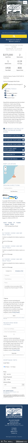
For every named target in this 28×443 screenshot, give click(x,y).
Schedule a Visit (19, 271)
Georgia (7, 224)
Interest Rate (7, 382)
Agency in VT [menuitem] (14, 431)
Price (4, 371)
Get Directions (14, 191)
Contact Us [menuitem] (14, 433)
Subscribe (14, 353)
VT (14, 222)
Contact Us (9, 271)
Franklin (18, 222)
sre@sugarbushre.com (15, 423)
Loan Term (6, 363)
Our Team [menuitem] (14, 429)
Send (14, 315)
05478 (12, 224)
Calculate (14, 387)
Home (5, 222)
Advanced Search (14, 39)
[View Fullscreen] (5, 173)
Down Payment (7, 377)
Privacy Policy (16, 312)
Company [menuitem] (14, 428)
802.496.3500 (14, 422)
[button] (14, 36)
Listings (10, 222)
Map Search (15, 41)
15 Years (13, 366)
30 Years (7, 366)
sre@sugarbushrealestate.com (14, 19)
